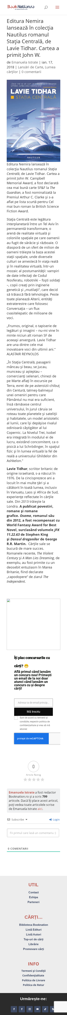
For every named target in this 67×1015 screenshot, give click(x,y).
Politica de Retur (33, 985)
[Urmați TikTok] (45, 1009)
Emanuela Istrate (25, 62)
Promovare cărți (33, 949)
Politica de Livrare (33, 980)
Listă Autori (33, 934)
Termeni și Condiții (33, 971)
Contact (33, 892)
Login (56, 819)
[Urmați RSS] (53, 1009)
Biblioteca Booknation (33, 924)
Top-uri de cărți (33, 939)
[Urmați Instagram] (29, 1009)
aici (40, 809)
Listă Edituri (34, 929)
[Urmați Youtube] (37, 1009)
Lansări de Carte (30, 67)
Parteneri (33, 902)
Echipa (33, 897)
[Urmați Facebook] (14, 1009)
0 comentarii (31, 71)
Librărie (33, 944)
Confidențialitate (33, 975)
